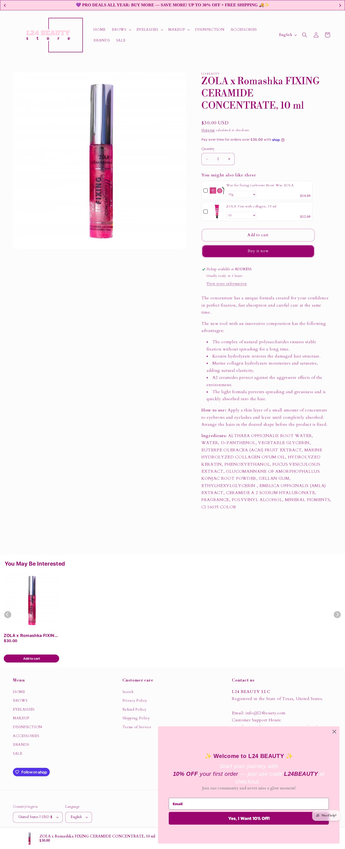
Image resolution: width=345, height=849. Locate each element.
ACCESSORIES (26, 736)
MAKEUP (21, 718)
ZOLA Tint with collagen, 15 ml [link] (251, 206)
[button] (121, 29)
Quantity (208, 149)
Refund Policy (134, 709)
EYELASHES (24, 709)
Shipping (208, 130)
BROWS (20, 700)
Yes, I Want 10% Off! (249, 818)
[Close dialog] (334, 731)
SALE (17, 753)
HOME (19, 691)
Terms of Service (137, 727)
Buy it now (258, 251)
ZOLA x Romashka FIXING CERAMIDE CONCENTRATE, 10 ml (31, 636)
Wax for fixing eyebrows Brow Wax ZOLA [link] (260, 185)
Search (128, 691)
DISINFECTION (27, 727)
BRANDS (21, 744)
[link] (217, 190)
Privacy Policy (135, 700)
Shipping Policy (136, 718)
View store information (227, 283)
